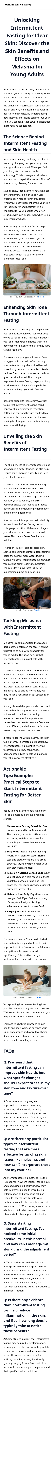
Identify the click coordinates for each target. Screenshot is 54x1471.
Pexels (41, 296)
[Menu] (49, 4)
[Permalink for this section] (40, 150)
